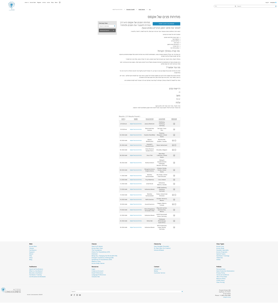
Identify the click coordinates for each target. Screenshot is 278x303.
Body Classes (142, 9)
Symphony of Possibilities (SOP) (102, 259)
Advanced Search (104, 30)
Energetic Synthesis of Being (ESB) (103, 257)
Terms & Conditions (222, 275)
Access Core (220, 246)
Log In (267, 2)
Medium (174, 119)
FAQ (30, 256)
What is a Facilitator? (36, 271)
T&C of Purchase (221, 276)
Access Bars (33, 2)
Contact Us (157, 269)
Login (93, 269)
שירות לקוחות (227, 297)
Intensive (95, 254)
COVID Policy (220, 280)
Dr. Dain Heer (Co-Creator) (162, 248)
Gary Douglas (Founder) (161, 246)
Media (156, 271)
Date (123, 119)
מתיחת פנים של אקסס (136, 124)
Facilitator (149, 119)
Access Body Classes (98, 263)
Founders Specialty (222, 250)
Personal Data (220, 269)
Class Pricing (220, 282)
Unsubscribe (96, 276)
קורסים (44, 2)
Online (218, 259)
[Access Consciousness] (11, 6)
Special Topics (221, 254)
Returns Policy (221, 278)
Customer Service (159, 273)
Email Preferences (97, 273)
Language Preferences (99, 275)
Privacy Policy (220, 273)
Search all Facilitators (36, 269)
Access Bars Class (97, 248)
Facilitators (32, 250)
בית (150, 9)
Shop (52, 2)
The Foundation (97, 250)
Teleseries (219, 257)
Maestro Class (96, 261)
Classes (31, 248)
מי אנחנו (27, 2)
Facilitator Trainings (222, 256)
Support (32, 252)
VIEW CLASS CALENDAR (166, 24)
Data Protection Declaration (225, 271)
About (31, 254)
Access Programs (221, 252)
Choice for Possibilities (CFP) (101, 252)
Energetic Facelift (130, 9)
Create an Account (97, 271)
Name (136, 119)
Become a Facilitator (35, 273)
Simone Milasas (159, 250)
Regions (39, 2)
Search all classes (97, 246)
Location (162, 119)
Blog (30, 259)
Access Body (220, 248)
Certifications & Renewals (37, 276)
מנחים (48, 2)
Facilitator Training (35, 275)
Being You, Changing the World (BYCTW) (104, 256)
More (56, 2)
